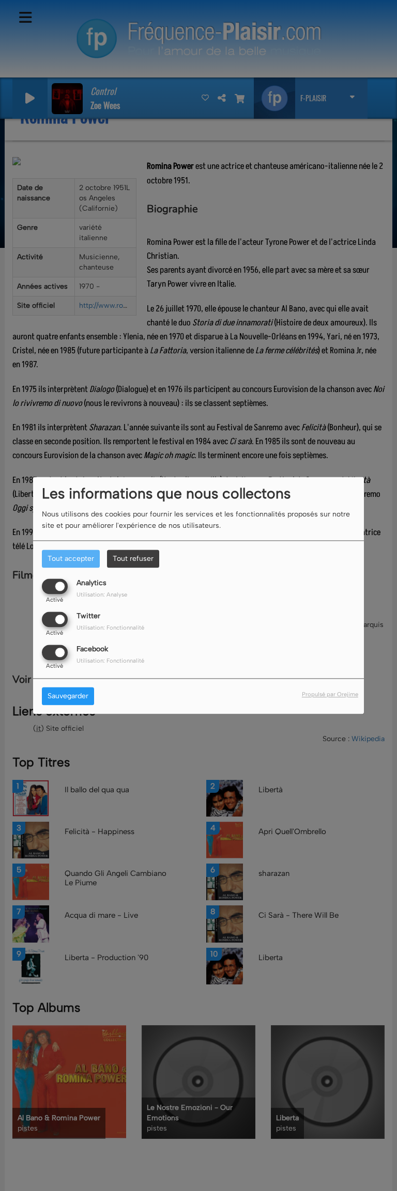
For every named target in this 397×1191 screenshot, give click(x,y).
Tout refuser (133, 558)
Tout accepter (71, 558)
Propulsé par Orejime (330, 694)
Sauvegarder (68, 696)
